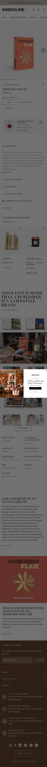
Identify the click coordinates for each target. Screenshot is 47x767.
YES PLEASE (35, 388)
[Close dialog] (46, 370)
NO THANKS (35, 391)
